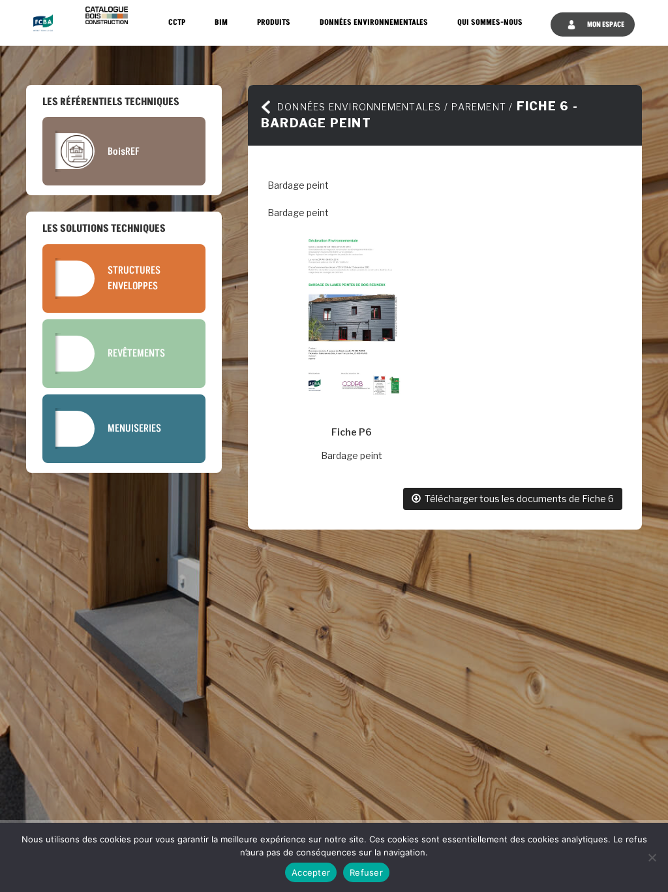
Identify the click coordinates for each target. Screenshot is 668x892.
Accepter (311, 872)
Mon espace (605, 24)
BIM (221, 22)
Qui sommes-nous (490, 22)
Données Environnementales (374, 22)
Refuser (366, 872)
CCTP (176, 22)
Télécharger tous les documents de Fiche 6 (517, 498)
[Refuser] (651, 857)
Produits (273, 22)
